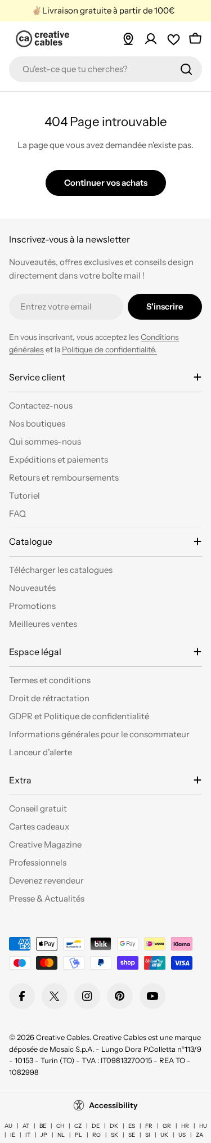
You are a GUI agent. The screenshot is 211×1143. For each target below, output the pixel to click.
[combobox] (105, 69)
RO (96, 1134)
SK (114, 1134)
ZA (199, 1134)
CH (60, 1125)
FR (148, 1125)
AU (8, 1125)
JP (44, 1134)
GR (167, 1125)
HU (203, 1125)
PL (78, 1134)
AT (26, 1125)
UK (164, 1134)
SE (131, 1134)
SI (147, 1134)
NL (61, 1134)
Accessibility (113, 1105)
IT (27, 1134)
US (182, 1134)
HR (185, 1125)
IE (12, 1134)
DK (114, 1125)
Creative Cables (62, 1037)
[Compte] (151, 39)
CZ (78, 1125)
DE (96, 1125)
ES (131, 1125)
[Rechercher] (186, 69)
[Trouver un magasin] (128, 39)
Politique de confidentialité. (109, 349)
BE (42, 1125)
